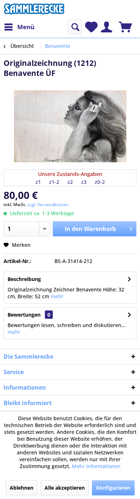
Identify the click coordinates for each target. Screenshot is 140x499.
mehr (56, 296)
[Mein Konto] (106, 27)
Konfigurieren (113, 487)
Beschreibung (24, 279)
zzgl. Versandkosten (48, 204)
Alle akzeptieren (65, 487)
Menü (25, 27)
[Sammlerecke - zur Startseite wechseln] (34, 10)
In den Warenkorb (90, 229)
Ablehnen (21, 487)
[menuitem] (19, 27)
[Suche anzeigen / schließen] (74, 27)
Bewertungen (24, 314)
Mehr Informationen (96, 466)
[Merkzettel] (91, 27)
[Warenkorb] (125, 27)
